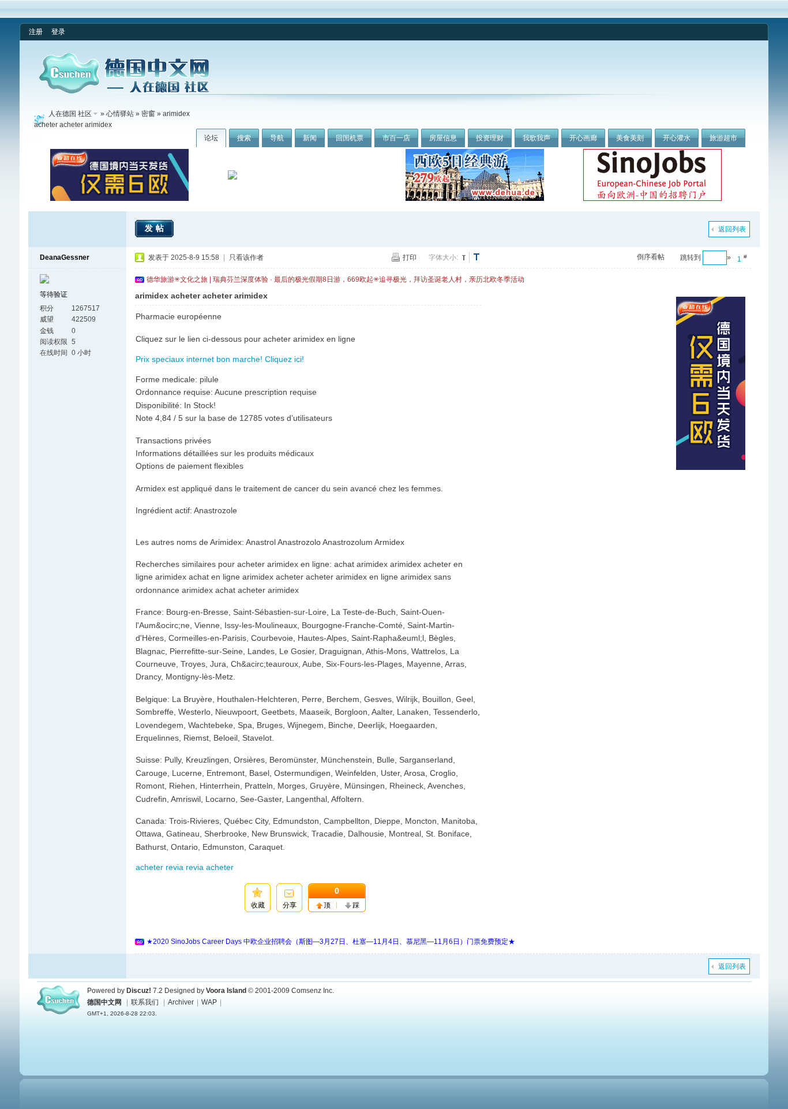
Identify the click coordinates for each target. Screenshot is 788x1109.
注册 (36, 32)
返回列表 (732, 229)
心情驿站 (120, 114)
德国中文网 (104, 1002)
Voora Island (226, 991)
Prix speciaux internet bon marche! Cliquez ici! (220, 359)
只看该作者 (246, 257)
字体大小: (443, 257)
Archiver (181, 1002)
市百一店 (396, 138)
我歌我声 (536, 138)
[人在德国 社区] (124, 91)
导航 (277, 138)
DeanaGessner (64, 257)
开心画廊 (583, 138)
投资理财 (490, 138)
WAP (209, 1002)
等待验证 (53, 294)
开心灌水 (677, 138)
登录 (58, 32)
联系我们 (145, 1002)
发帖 (156, 228)
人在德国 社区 (70, 114)
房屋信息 (443, 138)
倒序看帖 (651, 257)
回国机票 (349, 138)
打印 (409, 257)
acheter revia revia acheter (185, 867)
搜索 (244, 138)
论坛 (211, 138)
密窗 (148, 114)
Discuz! (138, 991)
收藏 (258, 905)
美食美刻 (630, 138)
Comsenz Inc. (312, 991)
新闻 (310, 138)
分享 (290, 905)
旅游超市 (723, 138)
